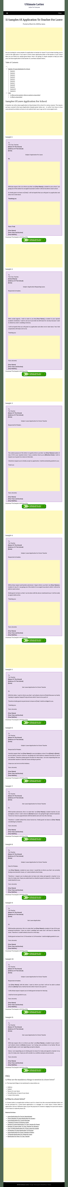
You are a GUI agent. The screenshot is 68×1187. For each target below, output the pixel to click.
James (43, 24)
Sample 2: (12, 73)
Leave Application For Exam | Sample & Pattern (21, 1132)
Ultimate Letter (34, 4)
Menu (60, 13)
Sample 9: (12, 87)
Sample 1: (12, 71)
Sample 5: (12, 79)
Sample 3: (12, 75)
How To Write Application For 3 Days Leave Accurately (23, 1128)
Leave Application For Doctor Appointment (20, 1116)
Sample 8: (12, 85)
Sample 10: (13, 89)
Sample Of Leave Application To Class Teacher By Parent (24, 1124)
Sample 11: (13, 91)
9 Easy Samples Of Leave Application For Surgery (21, 1118)
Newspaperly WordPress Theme (42, 1184)
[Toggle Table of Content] (6, 67)
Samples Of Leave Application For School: (19, 69)
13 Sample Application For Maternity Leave (20, 1134)
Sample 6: (12, 81)
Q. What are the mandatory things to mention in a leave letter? (25, 95)
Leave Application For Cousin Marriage (19, 1120)
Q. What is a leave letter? (16, 97)
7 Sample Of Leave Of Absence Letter (18, 1122)
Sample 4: (12, 77)
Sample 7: (12, 83)
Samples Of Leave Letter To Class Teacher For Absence (23, 1126)
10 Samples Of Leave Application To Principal (20, 1130)
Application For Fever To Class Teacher (19, 1136)
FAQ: (9, 93)
